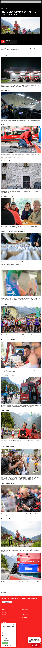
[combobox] (13, 624)
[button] (2, 2)
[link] (7, 602)
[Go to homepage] (20, 2)
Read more (9, 630)
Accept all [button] (5, 643)
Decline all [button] (12, 643)
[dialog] (8, 635)
